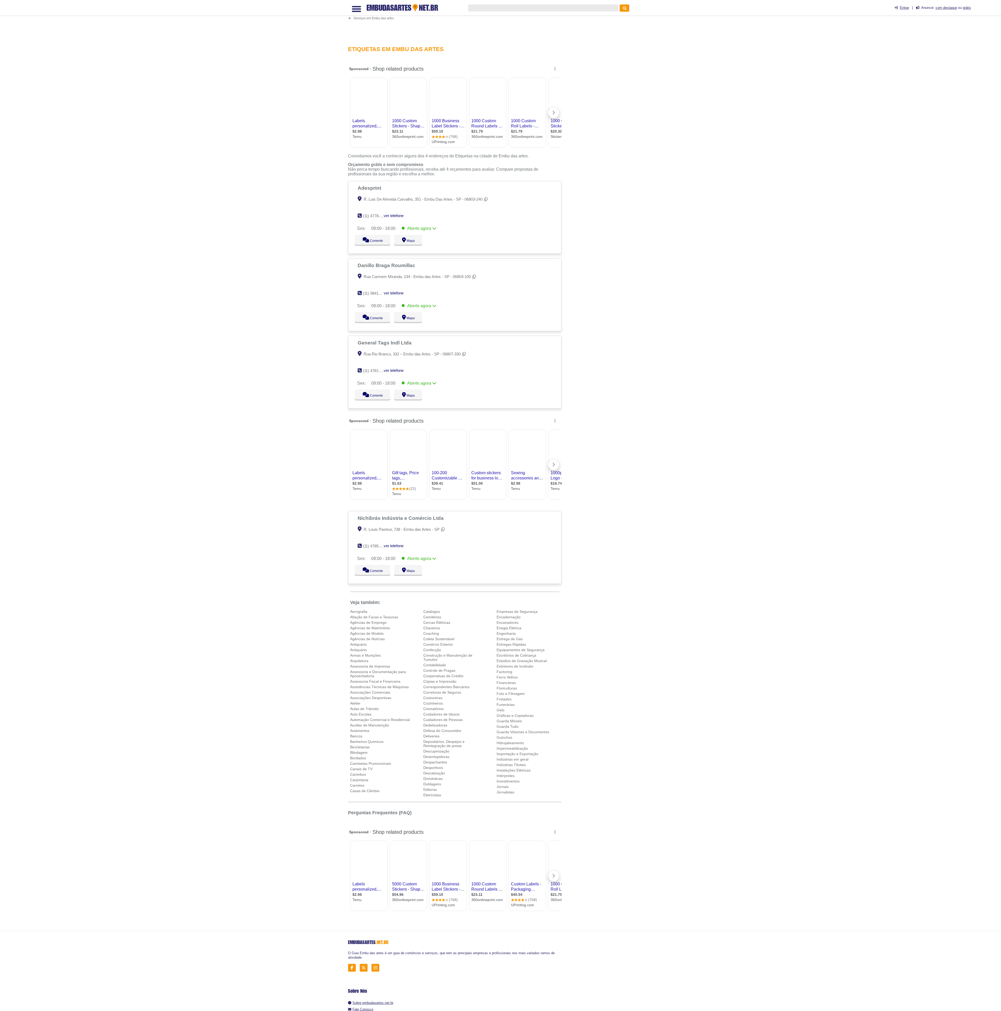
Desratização (434, 773)
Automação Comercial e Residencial (380, 720)
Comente (373, 241)
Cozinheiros (433, 703)
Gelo (500, 710)
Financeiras (506, 683)
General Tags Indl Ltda (385, 343)
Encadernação (509, 617)
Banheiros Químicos (366, 741)
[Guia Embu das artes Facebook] (353, 968)
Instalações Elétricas (513, 770)
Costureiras (432, 698)
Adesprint (370, 188)
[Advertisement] (457, 22)
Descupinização (436, 751)
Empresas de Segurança (517, 611)
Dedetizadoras (435, 725)
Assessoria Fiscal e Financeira (375, 681)
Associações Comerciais (370, 692)
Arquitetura (359, 661)
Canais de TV (361, 769)
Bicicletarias (360, 747)
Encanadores (507, 622)
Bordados (358, 758)
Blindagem (359, 752)
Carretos (357, 785)
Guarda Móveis (509, 721)
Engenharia (506, 633)
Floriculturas (507, 688)
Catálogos (431, 611)
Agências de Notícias (367, 639)
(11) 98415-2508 (376, 293)
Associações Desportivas (370, 698)
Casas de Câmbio (365, 791)
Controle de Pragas (439, 670)
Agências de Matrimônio (370, 628)
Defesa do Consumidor (442, 731)
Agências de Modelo (367, 633)
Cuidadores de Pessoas (443, 720)
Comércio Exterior (438, 644)
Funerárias (506, 704)
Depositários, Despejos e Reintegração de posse (444, 743)
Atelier (355, 703)
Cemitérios (432, 617)
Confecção (432, 650)
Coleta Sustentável (438, 639)
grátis (967, 8)
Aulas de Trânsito (364, 709)
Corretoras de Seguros (442, 692)
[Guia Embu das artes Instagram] (376, 968)
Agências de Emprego (368, 622)
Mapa (409, 241)
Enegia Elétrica (509, 628)
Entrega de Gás (510, 639)
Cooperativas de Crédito (443, 676)
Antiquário (358, 644)
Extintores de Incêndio (515, 666)
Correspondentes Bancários (446, 687)
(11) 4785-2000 (375, 546)
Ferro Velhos (507, 677)
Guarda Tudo (507, 726)
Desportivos (433, 768)
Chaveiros (431, 628)
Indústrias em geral (512, 759)
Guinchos (504, 737)
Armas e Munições (365, 655)
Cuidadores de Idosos (441, 714)
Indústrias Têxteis (511, 765)
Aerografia (358, 611)
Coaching (431, 633)
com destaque (946, 8)
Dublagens (432, 784)
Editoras (430, 789)
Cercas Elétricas (436, 622)
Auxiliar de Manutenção (369, 725)
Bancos (356, 736)
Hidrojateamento (510, 743)
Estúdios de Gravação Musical (522, 661)
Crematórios (433, 709)
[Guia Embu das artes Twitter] (365, 968)
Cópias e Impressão (439, 681)
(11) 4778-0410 (375, 216)
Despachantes (435, 762)
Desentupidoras (436, 757)
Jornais (503, 787)
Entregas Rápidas (511, 644)
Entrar (904, 8)
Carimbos (358, 774)
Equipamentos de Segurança (521, 650)
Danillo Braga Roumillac (387, 265)
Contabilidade (434, 665)
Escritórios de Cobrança (516, 655)
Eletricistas (432, 795)
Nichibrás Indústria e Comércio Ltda (401, 518)
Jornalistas (505, 792)
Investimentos (508, 781)
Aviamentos (359, 731)
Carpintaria (359, 780)
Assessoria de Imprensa (370, 666)
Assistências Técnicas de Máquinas (379, 687)
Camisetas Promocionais (370, 763)
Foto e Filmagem (511, 694)
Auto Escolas (360, 714)
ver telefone (394, 215)
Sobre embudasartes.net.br (372, 1003)
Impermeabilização (512, 748)
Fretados (504, 699)
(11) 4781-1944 (375, 370)
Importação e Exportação (517, 754)
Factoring (504, 672)
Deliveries (431, 736)
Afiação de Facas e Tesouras (374, 617)
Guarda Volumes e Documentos (523, 732)
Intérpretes (506, 776)
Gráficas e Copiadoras (515, 715)
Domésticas (433, 778)
